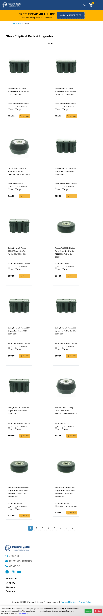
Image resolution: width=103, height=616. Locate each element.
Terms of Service (68, 602)
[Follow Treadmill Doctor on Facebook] (7, 572)
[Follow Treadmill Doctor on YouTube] (19, 572)
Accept (88, 611)
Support (10, 591)
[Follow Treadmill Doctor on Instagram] (13, 572)
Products (10, 578)
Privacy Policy (85, 602)
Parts (19, 24)
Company (10, 583)
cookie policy (23, 613)
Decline (98, 611)
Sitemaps (10, 587)
